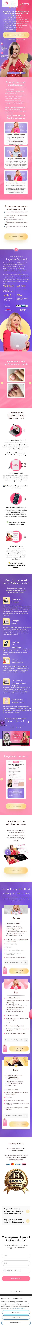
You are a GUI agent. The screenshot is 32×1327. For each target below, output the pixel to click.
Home (10, 1291)
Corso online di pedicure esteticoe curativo (14, 3)
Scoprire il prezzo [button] (19, 1124)
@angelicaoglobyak (14, 73)
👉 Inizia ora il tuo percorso (16, 35)
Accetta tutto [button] (16, 1312)
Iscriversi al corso (16, 236)
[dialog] (16, 1311)
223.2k (23, 73)
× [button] (30, 1297)
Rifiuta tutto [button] (16, 1317)
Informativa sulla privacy (18, 1308)
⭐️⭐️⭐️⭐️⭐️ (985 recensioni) (16, 7)
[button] (16, 1323)
